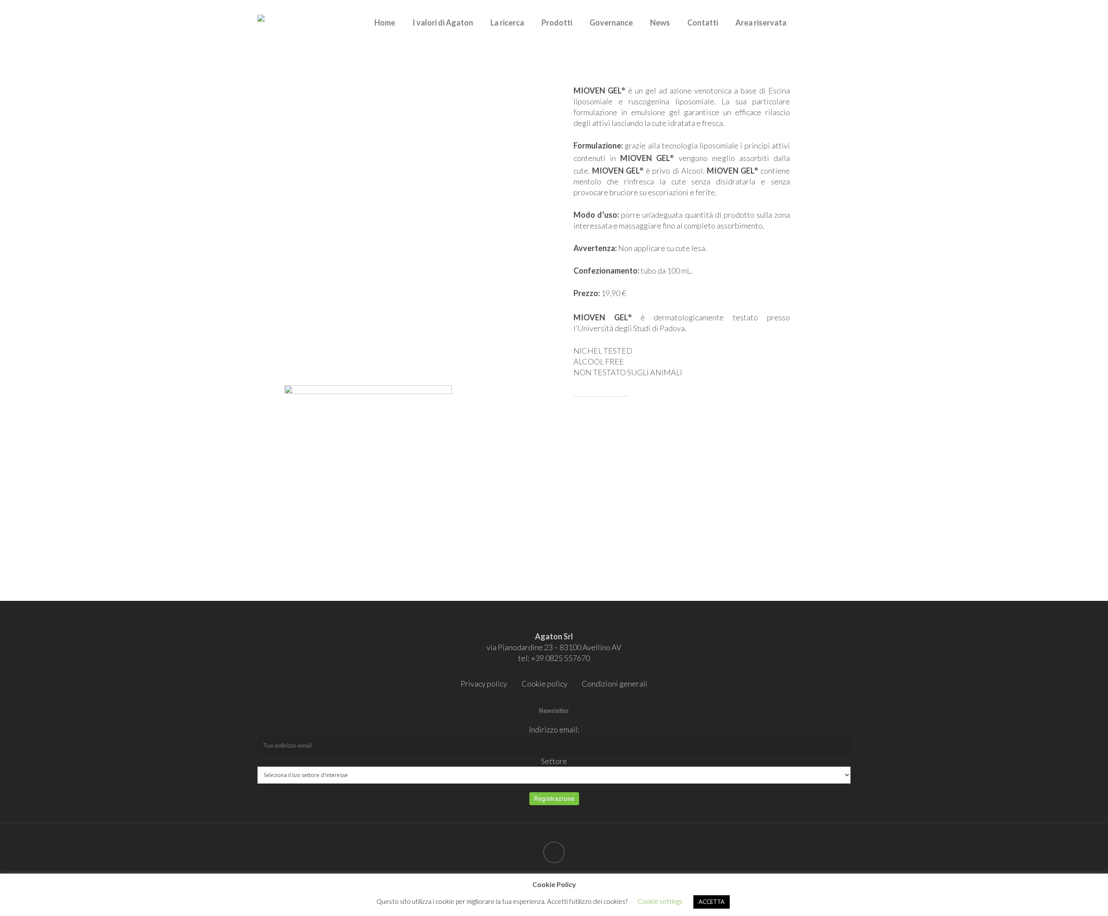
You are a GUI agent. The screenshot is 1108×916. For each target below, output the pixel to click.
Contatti (702, 22)
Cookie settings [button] (660, 901)
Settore (554, 761)
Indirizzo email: (554, 729)
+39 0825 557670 (560, 658)
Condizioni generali (614, 683)
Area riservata (760, 22)
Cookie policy (544, 683)
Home (384, 22)
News (660, 22)
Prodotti (556, 22)
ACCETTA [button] (712, 901)
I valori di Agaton (442, 22)
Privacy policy (484, 683)
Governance (611, 22)
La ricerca (507, 22)
